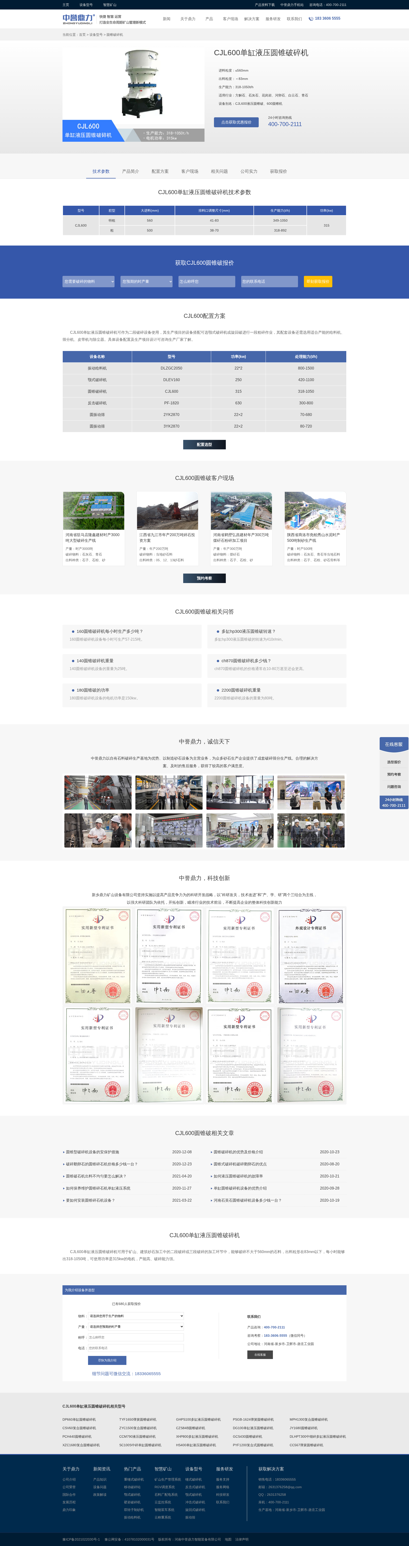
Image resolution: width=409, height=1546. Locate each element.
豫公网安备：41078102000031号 (129, 1539)
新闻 (166, 19)
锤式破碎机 (193, 1479)
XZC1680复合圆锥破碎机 (81, 1445)
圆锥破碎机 (115, 34)
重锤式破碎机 (134, 1479)
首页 (82, 34)
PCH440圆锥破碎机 (77, 1436)
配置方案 (160, 171)
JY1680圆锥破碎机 (304, 1428)
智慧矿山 (109, 5)
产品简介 (130, 171)
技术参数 (101, 171)
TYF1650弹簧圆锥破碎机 (137, 1419)
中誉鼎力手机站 (292, 5)
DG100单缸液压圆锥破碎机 (253, 1428)
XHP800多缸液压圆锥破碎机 (197, 1436)
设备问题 (100, 1487)
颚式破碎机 (193, 1494)
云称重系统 (163, 1517)
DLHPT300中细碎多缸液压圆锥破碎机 (318, 1436)
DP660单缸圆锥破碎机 (79, 1419)
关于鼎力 (188, 19)
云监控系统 (163, 1502)
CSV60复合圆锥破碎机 (79, 1428)
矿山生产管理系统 (168, 1479)
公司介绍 (69, 1479)
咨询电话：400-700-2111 (328, 5)
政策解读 (100, 1494)
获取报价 (278, 171)
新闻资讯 (101, 1469)
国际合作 (69, 1494)
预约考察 (204, 578)
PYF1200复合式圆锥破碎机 (253, 1445)
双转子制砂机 (134, 1510)
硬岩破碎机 (132, 1502)
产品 (209, 19)
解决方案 (251, 19)
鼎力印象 (69, 1510)
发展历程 (69, 1502)
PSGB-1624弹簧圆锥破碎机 (253, 1419)
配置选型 (204, 444)
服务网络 (222, 1487)
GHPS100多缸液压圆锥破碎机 (198, 1419)
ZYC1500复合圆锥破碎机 (138, 1428)
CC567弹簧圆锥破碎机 (306, 1445)
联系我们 (294, 19)
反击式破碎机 (195, 1487)
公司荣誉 (69, 1487)
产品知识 (100, 1479)
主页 (65, 5)
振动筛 (190, 1517)
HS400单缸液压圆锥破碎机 (196, 1445)
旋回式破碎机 (195, 1510)
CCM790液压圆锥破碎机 (137, 1436)
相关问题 (219, 171)
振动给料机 (132, 1517)
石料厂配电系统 (166, 1494)
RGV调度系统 (165, 1487)
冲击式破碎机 (195, 1502)
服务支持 (222, 1479)
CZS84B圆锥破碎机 (190, 1428)
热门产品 (132, 1469)
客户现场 (230, 19)
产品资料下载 (265, 5)
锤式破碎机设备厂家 (105, 16)
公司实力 (249, 171)
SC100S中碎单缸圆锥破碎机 (140, 1445)
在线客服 (260, 1354)
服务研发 (273, 19)
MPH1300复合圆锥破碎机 (309, 1419)
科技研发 (222, 1494)
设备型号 (86, 5)
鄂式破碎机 (132, 1494)
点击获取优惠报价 (236, 122)
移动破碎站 (132, 1487)
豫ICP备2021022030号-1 (81, 1539)
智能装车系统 (164, 1510)
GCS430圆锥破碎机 (247, 1436)
